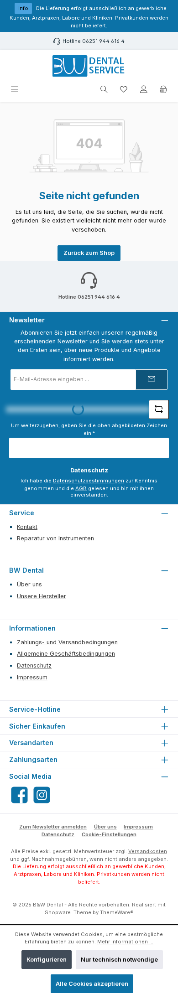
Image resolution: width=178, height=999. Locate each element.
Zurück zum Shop (89, 252)
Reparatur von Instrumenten (55, 538)
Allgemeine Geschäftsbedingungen (66, 653)
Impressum (32, 677)
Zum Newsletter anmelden (53, 826)
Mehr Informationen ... (125, 941)
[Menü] (15, 89)
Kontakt (27, 526)
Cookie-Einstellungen (109, 834)
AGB (81, 488)
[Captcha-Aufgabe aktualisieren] (159, 409)
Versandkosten (147, 851)
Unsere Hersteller (41, 596)
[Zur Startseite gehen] (89, 66)
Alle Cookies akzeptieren (92, 983)
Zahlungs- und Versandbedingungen (67, 642)
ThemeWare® (117, 912)
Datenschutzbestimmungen (88, 480)
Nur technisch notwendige (119, 959)
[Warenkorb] (163, 89)
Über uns (29, 584)
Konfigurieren (46, 959)
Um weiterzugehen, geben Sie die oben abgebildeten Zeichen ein (89, 429)
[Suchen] (104, 89)
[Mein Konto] (144, 89)
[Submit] (152, 379)
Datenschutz (34, 665)
